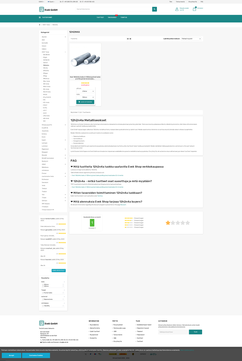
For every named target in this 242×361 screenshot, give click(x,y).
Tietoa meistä (180, 2)
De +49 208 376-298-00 (69, 2)
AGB (114, 331)
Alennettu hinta (95, 328)
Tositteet (140, 341)
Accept (11, 355)
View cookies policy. (187, 350)
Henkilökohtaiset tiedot (144, 325)
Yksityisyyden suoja (119, 328)
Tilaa (195, 332)
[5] (65, 224)
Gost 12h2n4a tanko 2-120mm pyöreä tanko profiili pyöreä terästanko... (85, 78)
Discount (123, 205)
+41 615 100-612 (73, 340)
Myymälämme (94, 325)
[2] (60, 224)
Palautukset (141, 335)
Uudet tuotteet (95, 331)
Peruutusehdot (118, 325)
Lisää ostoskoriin (85, 102)
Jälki (114, 338)
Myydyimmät (94, 335)
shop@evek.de (63, 342)
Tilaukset (140, 331)
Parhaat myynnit (187, 39)
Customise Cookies (36, 355)
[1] (59, 224)
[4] (63, 224)
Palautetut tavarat (143, 328)
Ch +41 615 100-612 (87, 2)
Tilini (170, 2)
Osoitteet (140, 338)
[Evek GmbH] (48, 9)
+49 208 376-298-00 (59, 340)
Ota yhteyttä (192, 2)
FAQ (202, 2)
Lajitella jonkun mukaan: (171, 39)
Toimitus (100, 196)
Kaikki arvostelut (59, 270)
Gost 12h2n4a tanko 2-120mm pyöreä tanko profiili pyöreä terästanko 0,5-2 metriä (97, 175)
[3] (62, 224)
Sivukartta (93, 338)
